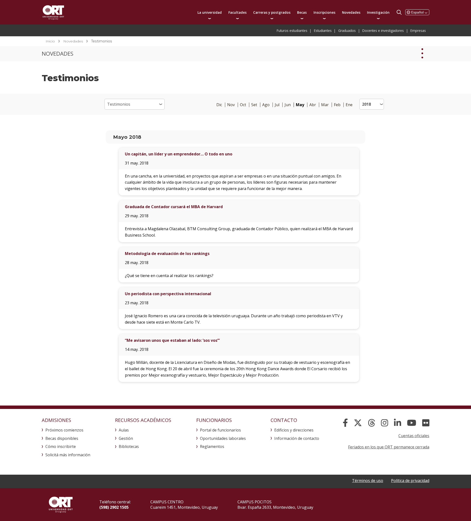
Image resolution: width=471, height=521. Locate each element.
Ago (266, 104)
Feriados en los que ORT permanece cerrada (388, 447)
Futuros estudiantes (292, 30)
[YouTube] (411, 423)
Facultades (237, 12)
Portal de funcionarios (220, 430)
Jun (288, 104)
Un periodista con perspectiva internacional (168, 293)
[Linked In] (397, 423)
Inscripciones (324, 12)
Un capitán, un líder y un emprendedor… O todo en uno (178, 154)
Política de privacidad (410, 480)
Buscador (399, 12)
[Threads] (371, 423)
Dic (219, 104)
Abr (312, 104)
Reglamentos (212, 446)
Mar (325, 104)
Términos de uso (367, 480)
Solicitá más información (67, 454)
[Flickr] (425, 423)
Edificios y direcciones (294, 430)
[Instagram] (384, 423)
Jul (277, 104)
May (300, 104)
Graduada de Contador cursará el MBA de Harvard (174, 206)
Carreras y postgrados (271, 12)
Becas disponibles (61, 438)
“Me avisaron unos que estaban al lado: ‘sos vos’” (172, 340)
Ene (349, 104)
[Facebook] (345, 423)
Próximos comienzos (64, 430)
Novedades (351, 12)
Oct (243, 104)
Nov (231, 104)
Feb (337, 104)
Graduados (347, 30)
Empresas (418, 30)
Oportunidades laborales (223, 438)
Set (254, 104)
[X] (358, 423)
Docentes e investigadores (383, 30)
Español (417, 12)
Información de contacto (296, 438)
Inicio (50, 41)
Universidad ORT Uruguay (53, 12)
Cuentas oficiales (413, 435)
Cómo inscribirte (60, 446)
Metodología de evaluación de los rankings (167, 253)
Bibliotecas (129, 446)
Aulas (124, 430)
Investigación (378, 12)
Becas (302, 12)
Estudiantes (323, 30)
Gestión (126, 438)
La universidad (209, 12)
